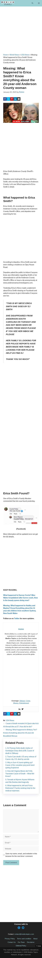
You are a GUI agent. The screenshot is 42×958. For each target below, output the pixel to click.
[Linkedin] (19, 709)
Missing (15, 703)
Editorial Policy (21, 946)
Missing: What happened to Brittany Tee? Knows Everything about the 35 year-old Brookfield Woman (20, 733)
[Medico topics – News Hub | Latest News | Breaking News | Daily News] (7, 3)
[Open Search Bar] (32, 3)
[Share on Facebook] (5, 99)
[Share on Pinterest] (12, 99)
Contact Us (12, 942)
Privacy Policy (10, 939)
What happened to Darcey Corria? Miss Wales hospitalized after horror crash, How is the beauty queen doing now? (20, 597)
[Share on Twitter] (8, 99)
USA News (25, 55)
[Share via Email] (18, 99)
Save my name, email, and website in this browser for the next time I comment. (21, 855)
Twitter (16, 618)
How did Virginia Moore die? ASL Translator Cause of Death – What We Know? (19, 773)
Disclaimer (30, 942)
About (35, 939)
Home (5, 55)
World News (14, 55)
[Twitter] (22, 709)
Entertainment (24, 703)
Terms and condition (24, 939)
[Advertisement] (21, 32)
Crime (28, 701)
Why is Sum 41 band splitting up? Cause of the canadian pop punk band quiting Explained (19, 765)
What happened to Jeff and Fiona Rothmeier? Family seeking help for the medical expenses (20, 788)
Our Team (21, 942)
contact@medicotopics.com (24, 934)
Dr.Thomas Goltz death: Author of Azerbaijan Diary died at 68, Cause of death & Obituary (19, 750)
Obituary (22, 701)
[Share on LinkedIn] (15, 99)
